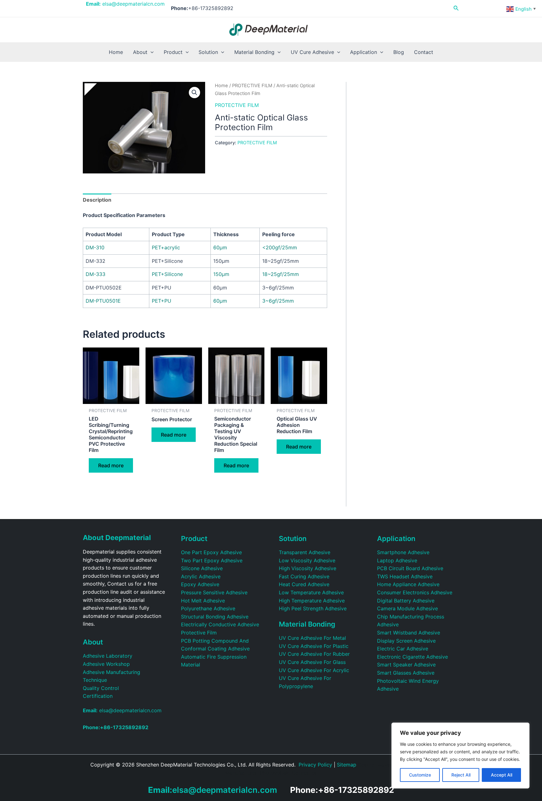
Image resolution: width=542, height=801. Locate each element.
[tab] (97, 200)
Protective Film (199, 632)
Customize (420, 774)
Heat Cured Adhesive (304, 584)
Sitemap (346, 764)
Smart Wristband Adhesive (408, 632)
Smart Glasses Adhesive (405, 673)
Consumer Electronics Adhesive (414, 592)
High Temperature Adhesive (312, 600)
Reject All (460, 774)
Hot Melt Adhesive (203, 600)
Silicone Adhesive (202, 568)
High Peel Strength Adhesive (313, 608)
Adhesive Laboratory (107, 656)
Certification (98, 696)
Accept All (501, 774)
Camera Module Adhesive (407, 608)
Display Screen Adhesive (406, 641)
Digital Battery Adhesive (405, 600)
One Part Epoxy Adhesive (211, 552)
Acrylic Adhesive (201, 576)
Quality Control (101, 688)
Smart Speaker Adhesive (406, 664)
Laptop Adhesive (397, 560)
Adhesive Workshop (106, 664)
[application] (150, 52)
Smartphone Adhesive (403, 552)
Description (97, 200)
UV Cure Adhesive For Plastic (313, 646)
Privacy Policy (315, 764)
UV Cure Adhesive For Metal (312, 638)
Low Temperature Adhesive (311, 592)
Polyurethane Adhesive (208, 608)
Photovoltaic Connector (288, 773)
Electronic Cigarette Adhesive (412, 657)
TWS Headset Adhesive (405, 576)
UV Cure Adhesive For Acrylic (314, 670)
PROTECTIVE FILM (252, 85)
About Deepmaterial (117, 537)
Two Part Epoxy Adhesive (211, 560)
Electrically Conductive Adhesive (220, 624)
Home (221, 85)
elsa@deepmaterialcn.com (125, 4)
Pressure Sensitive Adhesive (214, 592)
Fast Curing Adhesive (304, 576)
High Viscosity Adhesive (307, 568)
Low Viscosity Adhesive (307, 560)
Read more (111, 465)
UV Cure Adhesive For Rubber (314, 654)
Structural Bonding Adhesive (214, 616)
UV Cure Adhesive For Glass (312, 662)
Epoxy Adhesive (200, 584)
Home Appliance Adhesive (408, 584)
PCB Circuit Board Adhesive (410, 568)
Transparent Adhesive (304, 552)
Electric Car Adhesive (402, 648)
